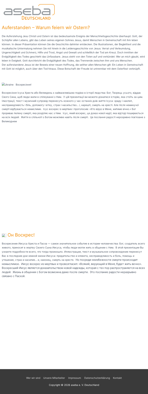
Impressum (74, 377)
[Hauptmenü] (140, 11)
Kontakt (117, 377)
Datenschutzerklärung (97, 377)
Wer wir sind (33, 377)
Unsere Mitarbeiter (54, 377)
